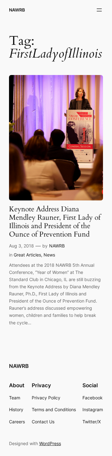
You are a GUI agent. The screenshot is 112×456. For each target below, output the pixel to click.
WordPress (50, 443)
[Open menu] (99, 10)
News (49, 254)
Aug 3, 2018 (21, 245)
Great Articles (27, 254)
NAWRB (17, 9)
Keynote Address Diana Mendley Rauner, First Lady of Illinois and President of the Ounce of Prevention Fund (54, 222)
